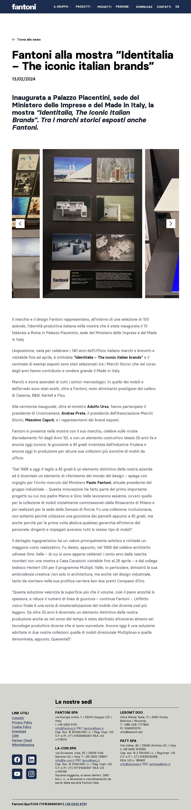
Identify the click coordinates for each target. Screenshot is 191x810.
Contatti (164, 7)
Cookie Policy (21, 727)
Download (144, 7)
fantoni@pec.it (93, 728)
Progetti (104, 7)
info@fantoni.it (65, 728)
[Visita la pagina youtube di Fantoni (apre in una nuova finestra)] (17, 774)
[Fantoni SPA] (30, 7)
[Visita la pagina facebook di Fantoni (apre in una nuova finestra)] (17, 759)
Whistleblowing (23, 745)
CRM (15, 736)
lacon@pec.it (91, 760)
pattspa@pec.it (159, 764)
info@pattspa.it (131, 764)
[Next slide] (170, 223)
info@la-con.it (64, 760)
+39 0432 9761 (76, 804)
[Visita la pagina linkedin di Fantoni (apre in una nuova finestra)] (31, 759)
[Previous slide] (20, 223)
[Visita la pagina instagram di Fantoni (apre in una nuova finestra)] (31, 774)
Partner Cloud (22, 740)
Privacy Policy (22, 722)
